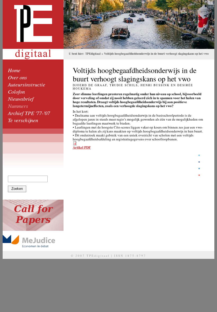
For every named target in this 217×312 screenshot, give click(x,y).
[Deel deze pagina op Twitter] (199, 155)
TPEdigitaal (93, 54)
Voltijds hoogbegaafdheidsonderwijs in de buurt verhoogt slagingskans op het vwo (156, 54)
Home (14, 70)
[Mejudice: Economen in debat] (33, 241)
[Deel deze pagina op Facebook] (199, 162)
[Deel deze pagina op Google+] (199, 175)
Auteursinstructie (26, 84)
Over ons (17, 77)
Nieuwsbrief (21, 98)
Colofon (16, 91)
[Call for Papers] (33, 215)
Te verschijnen (23, 120)
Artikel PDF (82, 147)
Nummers (18, 105)
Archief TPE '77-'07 (29, 112)
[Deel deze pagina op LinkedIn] (199, 168)
